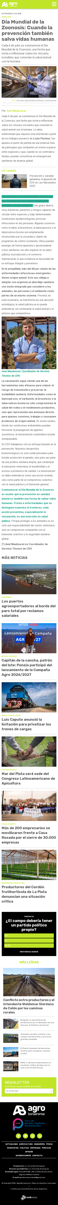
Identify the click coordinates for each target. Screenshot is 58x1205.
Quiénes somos (23, 1156)
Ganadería (39, 1144)
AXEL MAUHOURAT (27, 101)
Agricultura (26, 1144)
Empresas (35, 1148)
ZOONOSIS (39, 101)
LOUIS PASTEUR (50, 101)
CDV (18, 101)
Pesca (49, 1144)
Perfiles (46, 1148)
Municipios (13, 1148)
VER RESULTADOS (29, 952)
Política (24, 1148)
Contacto (37, 1156)
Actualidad (11, 1144)
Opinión (29, 1152)
